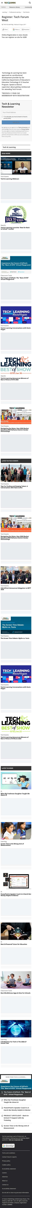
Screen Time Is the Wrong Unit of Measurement (16, 1127)
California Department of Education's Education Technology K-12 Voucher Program (16, 82)
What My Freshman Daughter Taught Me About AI (15, 1101)
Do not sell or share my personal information (15, 1192)
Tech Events (26, 12)
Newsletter (26, 29)
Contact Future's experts (9, 1157)
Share (6, 29)
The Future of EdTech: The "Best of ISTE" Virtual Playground (17, 1093)
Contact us (5, 1184)
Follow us (17, 29)
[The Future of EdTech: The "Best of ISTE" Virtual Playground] (16, 1088)
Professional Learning (15, 12)
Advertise (5, 1177)
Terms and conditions (8, 1153)
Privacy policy (6, 1161)
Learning (4, 12)
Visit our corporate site (16, 1140)
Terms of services (23, 127)
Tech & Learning (8, 24)
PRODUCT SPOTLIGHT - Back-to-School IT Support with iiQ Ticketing (16, 1118)
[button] (2, 2)
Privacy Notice (25, 129)
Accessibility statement (9, 1169)
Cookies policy (6, 1165)
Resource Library (14, 7)
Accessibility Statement (9, 1188)
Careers (4, 1173)
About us (4, 1181)
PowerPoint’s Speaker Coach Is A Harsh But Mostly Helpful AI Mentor (17, 1109)
